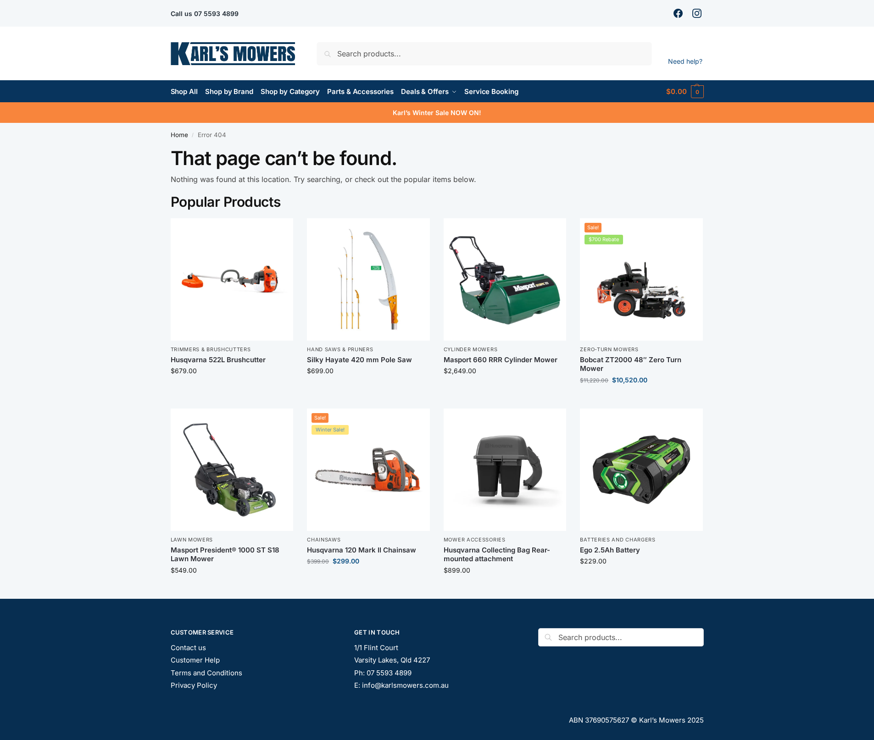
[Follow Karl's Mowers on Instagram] (698, 13)
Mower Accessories (475, 539)
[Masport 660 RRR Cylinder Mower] (505, 279)
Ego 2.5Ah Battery (610, 550)
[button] (684, 91)
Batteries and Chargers (617, 539)
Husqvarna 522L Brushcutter (218, 359)
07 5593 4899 (216, 13)
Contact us (188, 647)
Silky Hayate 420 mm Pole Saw (359, 359)
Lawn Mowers (192, 539)
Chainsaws (323, 539)
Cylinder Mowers (471, 349)
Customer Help (195, 660)
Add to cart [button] (232, 390)
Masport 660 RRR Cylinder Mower (500, 359)
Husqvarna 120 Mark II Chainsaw (361, 550)
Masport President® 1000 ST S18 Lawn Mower (225, 554)
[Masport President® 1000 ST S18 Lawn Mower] (232, 470)
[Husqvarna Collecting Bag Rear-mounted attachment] (505, 470)
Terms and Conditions (206, 672)
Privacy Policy (194, 685)
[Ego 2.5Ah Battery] (641, 470)
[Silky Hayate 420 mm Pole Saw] (368, 279)
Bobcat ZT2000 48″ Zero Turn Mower (630, 364)
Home (179, 134)
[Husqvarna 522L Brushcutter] (232, 279)
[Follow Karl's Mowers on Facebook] (679, 13)
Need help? (685, 61)
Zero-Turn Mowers (609, 349)
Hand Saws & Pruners (340, 349)
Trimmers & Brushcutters (211, 349)
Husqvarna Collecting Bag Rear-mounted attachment (497, 554)
